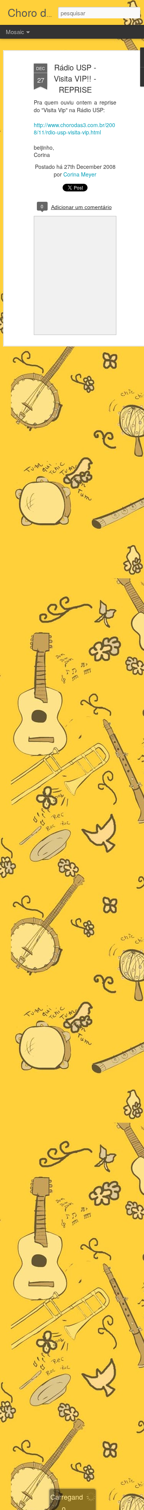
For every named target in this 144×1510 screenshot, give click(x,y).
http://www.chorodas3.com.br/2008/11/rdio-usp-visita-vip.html (74, 128)
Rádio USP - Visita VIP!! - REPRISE (75, 78)
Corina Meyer (79, 174)
